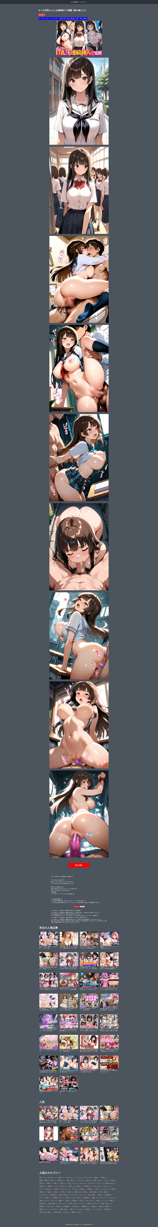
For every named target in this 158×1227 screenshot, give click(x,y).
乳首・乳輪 (92, 1195)
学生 (63, 1183)
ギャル (76, 1189)
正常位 (72, 1186)
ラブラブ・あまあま (46, 1189)
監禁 (50, 1192)
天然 (82, 1200)
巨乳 (64, 18)
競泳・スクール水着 (81, 1192)
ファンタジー (66, 1189)
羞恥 (83, 1189)
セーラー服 (77, 1197)
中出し (56, 18)
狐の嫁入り (42, 14)
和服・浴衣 (65, 1209)
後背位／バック (54, 1186)
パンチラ (55, 1209)
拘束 (42, 1183)
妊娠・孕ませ (111, 1183)
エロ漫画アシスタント (79, 2)
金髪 (70, 1192)
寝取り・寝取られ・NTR (48, 1180)
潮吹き (43, 1192)
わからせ (51, 1206)
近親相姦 (67, 1206)
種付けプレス (45, 1200)
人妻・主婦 (98, 1180)
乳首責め (43, 1203)
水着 (57, 1189)
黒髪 (114, 1189)
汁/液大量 (54, 1195)
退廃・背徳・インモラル (62, 1212)
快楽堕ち (88, 1186)
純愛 (94, 1206)
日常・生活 (74, 1203)
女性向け (108, 1209)
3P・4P (41, 18)
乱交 (57, 1192)
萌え (64, 1186)
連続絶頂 (73, 18)
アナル (81, 1180)
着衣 (68, 18)
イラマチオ (44, 1195)
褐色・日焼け (64, 1195)
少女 (98, 1189)
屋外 (59, 1206)
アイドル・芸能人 (46, 1197)
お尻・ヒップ (73, 1183)
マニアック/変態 (109, 1200)
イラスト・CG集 (111, 1180)
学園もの (62, 1180)
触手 (61, 1200)
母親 (89, 1209)
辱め (104, 1177)
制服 (61, 18)
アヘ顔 (92, 1183)
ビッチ (101, 1183)
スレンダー (91, 1200)
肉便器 (91, 1189)
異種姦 (43, 1206)
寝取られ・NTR (77, 1212)
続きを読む (79, 865)
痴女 (68, 1200)
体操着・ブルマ (59, 1197)
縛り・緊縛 (104, 1192)
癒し (73, 1209)
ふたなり (81, 1209)
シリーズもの (98, 1209)
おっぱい (46, 18)
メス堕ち (76, 1206)
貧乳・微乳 (94, 1192)
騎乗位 (85, 18)
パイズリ (89, 1177)
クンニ (83, 1195)
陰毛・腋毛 (53, 1203)
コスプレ (74, 1195)
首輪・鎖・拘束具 (105, 1206)
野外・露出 (79, 18)
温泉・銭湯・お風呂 (46, 1212)
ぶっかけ (79, 1177)
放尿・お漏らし (107, 1203)
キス (97, 1203)
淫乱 (68, 1197)
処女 (89, 1180)
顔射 (101, 1195)
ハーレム (112, 1197)
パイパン (106, 1189)
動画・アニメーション (100, 1197)
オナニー (108, 1186)
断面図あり (86, 1206)
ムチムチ (98, 1186)
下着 (64, 1192)
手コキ (54, 1200)
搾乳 (99, 1200)
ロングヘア (63, 1203)
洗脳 (75, 1200)
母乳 (90, 1203)
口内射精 (87, 1197)
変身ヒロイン (45, 1209)
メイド (83, 1203)
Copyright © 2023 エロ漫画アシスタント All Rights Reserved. (79, 1224)
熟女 (50, 1183)
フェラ (52, 18)
